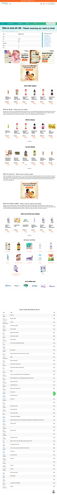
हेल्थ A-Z (35, 23)
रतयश (4, 437)
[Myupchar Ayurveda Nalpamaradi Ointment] (17, 153)
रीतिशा (4, 409)
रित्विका (4, 434)
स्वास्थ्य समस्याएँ (10, 23)
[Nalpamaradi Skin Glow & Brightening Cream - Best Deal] (8, 153)
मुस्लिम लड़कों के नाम (47, 40)
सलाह (2, 23)
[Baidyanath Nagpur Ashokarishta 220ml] (34, 92)
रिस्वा (4, 336)
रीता (3, 343)
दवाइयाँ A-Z (28, 23)
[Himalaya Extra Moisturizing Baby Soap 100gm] (8, 220)
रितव (3, 378)
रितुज (4, 476)
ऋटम (4, 353)
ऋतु (3, 472)
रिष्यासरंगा (4, 322)
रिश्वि (4, 315)
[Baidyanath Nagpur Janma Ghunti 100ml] (43, 92)
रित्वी (3, 420)
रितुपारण (4, 486)
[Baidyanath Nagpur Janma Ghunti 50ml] (25, 92)
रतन (3, 371)
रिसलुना (4, 329)
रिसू (3, 332)
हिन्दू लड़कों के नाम (47, 36)
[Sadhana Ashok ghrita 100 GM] (8, 92)
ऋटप (4, 360)
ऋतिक (4, 392)
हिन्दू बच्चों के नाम (47, 35)
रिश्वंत (4, 318)
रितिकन (4, 399)
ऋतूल (4, 416)
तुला (18, 47)
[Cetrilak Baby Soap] (17, 220)
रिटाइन (4, 346)
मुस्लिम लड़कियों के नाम (48, 42)
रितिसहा (4, 455)
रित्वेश (4, 427)
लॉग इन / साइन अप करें (50, 23)
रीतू (3, 413)
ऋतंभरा (4, 357)
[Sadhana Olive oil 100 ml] (8, 126)
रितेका (4, 385)
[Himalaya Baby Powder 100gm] (34, 220)
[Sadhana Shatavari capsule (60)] (34, 153)
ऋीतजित (4, 350)
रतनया (4, 374)
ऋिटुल (4, 483)
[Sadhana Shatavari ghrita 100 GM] (17, 92)
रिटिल (4, 451)
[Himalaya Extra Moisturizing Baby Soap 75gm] (51, 220)
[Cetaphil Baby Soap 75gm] (26, 220)
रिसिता (4, 325)
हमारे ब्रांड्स (20, 23)
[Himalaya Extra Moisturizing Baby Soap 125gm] (43, 220)
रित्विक (4, 423)
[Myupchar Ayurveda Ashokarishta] (26, 153)
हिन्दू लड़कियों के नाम (47, 38)
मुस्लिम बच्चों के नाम (47, 39)
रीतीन (4, 402)
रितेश (4, 364)
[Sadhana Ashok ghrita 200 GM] (43, 153)
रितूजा (4, 479)
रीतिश (4, 406)
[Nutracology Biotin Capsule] (43, 126)
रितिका (4, 395)
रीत (3, 367)
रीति (3, 441)
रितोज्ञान (4, 458)
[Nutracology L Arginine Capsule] (51, 92)
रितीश (4, 381)
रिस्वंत (4, 339)
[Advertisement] (28, 14)
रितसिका (4, 469)
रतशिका (4, 465)
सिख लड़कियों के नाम (47, 46)
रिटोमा (4, 462)
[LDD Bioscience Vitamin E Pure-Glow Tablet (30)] (51, 126)
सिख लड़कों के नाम (47, 44)
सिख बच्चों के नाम (47, 43)
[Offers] (41, 3)
